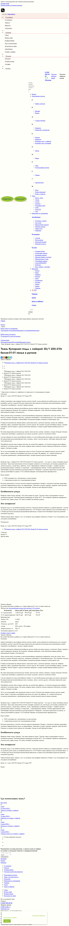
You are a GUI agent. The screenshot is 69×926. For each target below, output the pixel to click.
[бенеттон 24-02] (34, 565)
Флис (36, 190)
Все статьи (4, 803)
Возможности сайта (11, 46)
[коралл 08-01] (34, 556)
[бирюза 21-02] (34, 579)
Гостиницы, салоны (40, 221)
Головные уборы (40, 251)
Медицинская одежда (42, 225)
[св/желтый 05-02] (34, 546)
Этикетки (37, 288)
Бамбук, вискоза (40, 104)
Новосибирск (11, 14)
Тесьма (37, 284)
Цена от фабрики (9, 887)
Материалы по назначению (25, 330)
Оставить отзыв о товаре (8, 633)
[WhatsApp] (9, 357)
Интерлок (38, 128)
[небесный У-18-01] (34, 573)
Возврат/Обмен (9, 41)
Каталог (3, 861)
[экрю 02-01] (34, 544)
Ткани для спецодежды (11, 877)
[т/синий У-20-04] (34, 585)
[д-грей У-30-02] (34, 593)
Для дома (38, 223)
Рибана (37, 175)
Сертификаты (9, 49)
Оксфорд (38, 204)
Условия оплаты (9, 61)
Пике (36, 166)
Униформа (38, 231)
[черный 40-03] (34, 598)
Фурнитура (36, 330)
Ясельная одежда (40, 244)
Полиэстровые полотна (42, 168)
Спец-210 (38, 209)
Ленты (37, 273)
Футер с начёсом (40, 194)
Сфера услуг (39, 229)
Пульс (37, 208)
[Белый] (34, 538)
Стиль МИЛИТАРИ (40, 263)
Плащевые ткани (40, 206)
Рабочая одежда (40, 227)
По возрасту (36, 234)
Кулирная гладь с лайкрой (43, 141)
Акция (6, 885)
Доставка (7, 64)
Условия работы (8, 870)
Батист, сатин (39, 198)
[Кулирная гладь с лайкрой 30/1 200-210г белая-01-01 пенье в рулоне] (26, 363)
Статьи (7, 35)
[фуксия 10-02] (34, 554)
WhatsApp (48, 80)
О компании (8, 20)
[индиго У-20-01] (34, 577)
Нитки (37, 278)
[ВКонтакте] (2, 357)
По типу (34, 248)
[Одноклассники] (4, 357)
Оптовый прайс (11, 4)
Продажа (8, 59)
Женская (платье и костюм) (43, 257)
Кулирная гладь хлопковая (43, 143)
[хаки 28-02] (34, 569)
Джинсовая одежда (41, 253)
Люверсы (38, 275)
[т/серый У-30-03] (34, 595)
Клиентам (3, 863)
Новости (7, 23)
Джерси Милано (40, 121)
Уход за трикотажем (11, 43)
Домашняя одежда (41, 255)
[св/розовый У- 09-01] (34, 550)
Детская (37, 238)
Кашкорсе (38, 139)
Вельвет (37, 111)
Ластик (37, 151)
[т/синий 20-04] (34, 583)
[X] (6, 357)
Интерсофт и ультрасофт (42, 130)
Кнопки (37, 271)
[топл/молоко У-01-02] (34, 540)
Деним (37, 200)
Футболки (38, 265)
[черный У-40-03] (34, 600)
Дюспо (37, 202)
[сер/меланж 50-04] (34, 589)
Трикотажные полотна (7, 330)
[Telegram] (11, 357)
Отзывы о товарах (10, 52)
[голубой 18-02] (34, 575)
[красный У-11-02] (34, 558)
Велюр (37, 113)
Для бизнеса (36, 217)
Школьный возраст (40, 242)
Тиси (36, 211)
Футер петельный (40, 192)
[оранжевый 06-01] (34, 548)
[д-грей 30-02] (34, 591)
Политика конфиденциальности (13, 872)
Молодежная (39, 240)
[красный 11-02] (34, 560)
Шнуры (37, 286)
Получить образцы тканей (54, 76)
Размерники (38, 280)
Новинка (6, 883)
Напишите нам (5, 909)
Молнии (37, 277)
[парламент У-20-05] (34, 587)
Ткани (15, 330)
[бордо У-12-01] (34, 562)
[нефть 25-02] (34, 571)
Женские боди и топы (41, 259)
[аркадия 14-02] (34, 564)
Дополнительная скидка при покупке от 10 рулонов (24, 608)
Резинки (37, 282)
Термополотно (39, 183)
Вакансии (8, 25)
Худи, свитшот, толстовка (42, 267)
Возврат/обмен (8, 894)
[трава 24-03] (34, 567)
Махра (37, 158)
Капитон (37, 137)
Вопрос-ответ (9, 38)
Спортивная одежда (41, 261)
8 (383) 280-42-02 (47, 74)
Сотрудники (8, 28)
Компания (3, 859)
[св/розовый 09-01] (34, 552)
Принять (7, 921)
